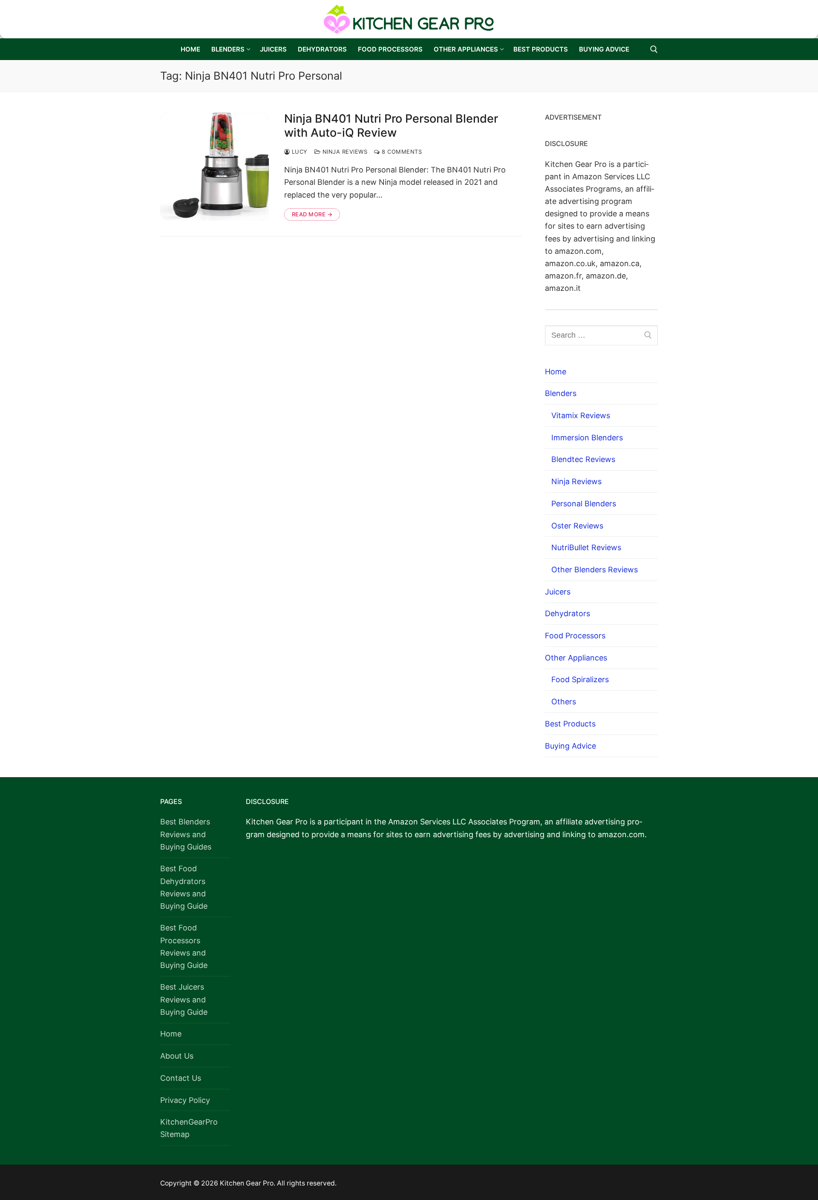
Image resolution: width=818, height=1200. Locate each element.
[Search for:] (601, 335)
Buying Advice (570, 745)
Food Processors (575, 635)
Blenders (560, 393)
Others (563, 701)
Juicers (557, 591)
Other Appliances (576, 657)
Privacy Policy (185, 1100)
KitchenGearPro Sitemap (189, 1128)
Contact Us (180, 1078)
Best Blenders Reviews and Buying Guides (185, 834)
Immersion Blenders (587, 437)
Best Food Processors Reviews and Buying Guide (183, 946)
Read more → (312, 214)
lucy (299, 151)
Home (555, 371)
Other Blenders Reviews (594, 569)
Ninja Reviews (343, 151)
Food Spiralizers (580, 679)
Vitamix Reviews (580, 415)
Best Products (570, 723)
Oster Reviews (577, 525)
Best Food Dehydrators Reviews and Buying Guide (183, 887)
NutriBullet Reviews (586, 547)
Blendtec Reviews (583, 459)
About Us (176, 1055)
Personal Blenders (583, 503)
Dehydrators (567, 613)
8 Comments (401, 151)
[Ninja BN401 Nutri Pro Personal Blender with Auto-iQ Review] (214, 166)
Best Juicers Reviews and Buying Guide (183, 999)
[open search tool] (654, 49)
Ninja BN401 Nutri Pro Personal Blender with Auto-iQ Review (391, 126)
